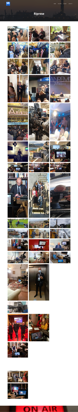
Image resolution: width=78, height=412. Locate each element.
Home (55, 3)
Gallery (65, 3)
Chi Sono (59, 3)
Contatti (70, 3)
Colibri (51, 407)
